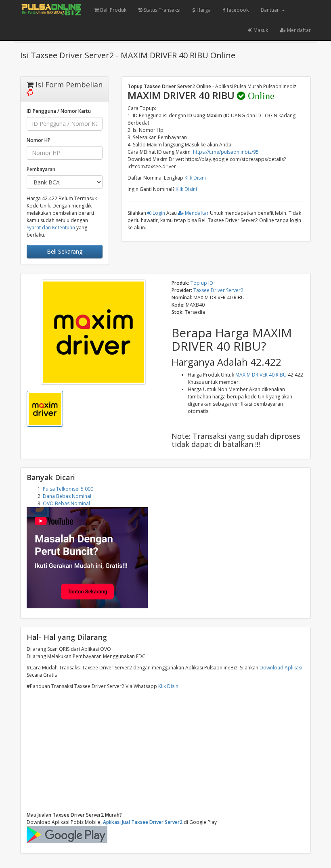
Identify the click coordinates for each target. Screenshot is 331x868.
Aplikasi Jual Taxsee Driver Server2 (142, 822)
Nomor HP (38, 140)
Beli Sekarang (64, 251)
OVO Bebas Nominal (66, 503)
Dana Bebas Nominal (67, 496)
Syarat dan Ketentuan (51, 227)
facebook (237, 9)
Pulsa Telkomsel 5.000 (68, 488)
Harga (203, 9)
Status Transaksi (161, 9)
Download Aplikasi (281, 667)
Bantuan (271, 9)
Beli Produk (112, 9)
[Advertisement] (165, 750)
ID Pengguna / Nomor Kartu (59, 111)
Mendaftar (298, 30)
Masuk (260, 30)
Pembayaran (41, 169)
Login (158, 213)
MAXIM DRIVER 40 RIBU (261, 374)
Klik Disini (195, 177)
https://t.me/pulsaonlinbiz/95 (226, 151)
